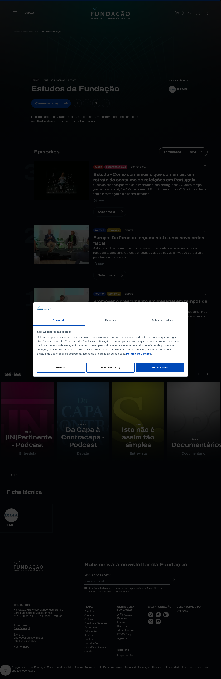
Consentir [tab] (59, 320)
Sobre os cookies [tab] (162, 320)
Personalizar (108, 367)
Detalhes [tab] (110, 320)
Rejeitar (61, 367)
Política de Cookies (138, 353)
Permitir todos (160, 367)
